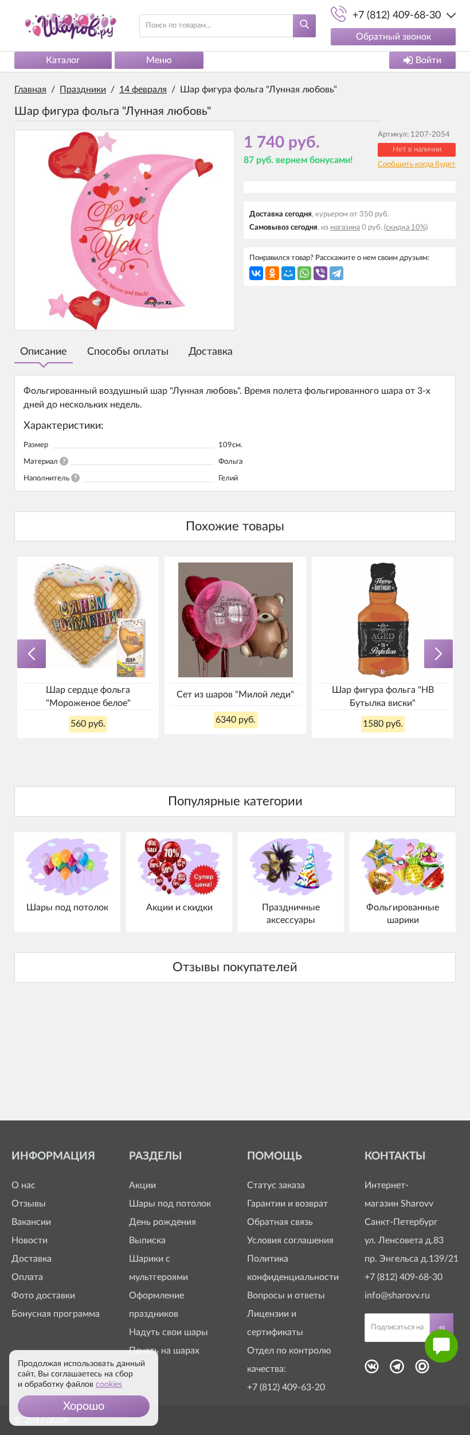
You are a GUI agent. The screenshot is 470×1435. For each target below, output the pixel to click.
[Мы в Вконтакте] (372, 1370)
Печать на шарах (164, 1350)
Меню (159, 60)
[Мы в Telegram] (397, 1370)
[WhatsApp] (304, 273)
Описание (43, 352)
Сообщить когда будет (417, 164)
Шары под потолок (170, 1203)
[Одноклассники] (272, 273)
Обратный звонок (393, 36)
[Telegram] (336, 273)
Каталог (63, 60)
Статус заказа (276, 1185)
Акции (142, 1185)
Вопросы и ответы (286, 1295)
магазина (345, 227)
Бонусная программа (55, 1313)
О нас (23, 1185)
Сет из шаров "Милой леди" (235, 694)
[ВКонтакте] (256, 273)
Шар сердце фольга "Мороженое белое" (88, 696)
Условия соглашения (290, 1240)
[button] (84, 1406)
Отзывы (28, 1203)
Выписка (147, 1240)
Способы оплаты (128, 352)
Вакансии (31, 1222)
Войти (428, 60)
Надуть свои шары (168, 1332)
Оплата (27, 1277)
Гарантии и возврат (287, 1203)
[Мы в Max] (422, 1370)
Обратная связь (280, 1222)
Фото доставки (43, 1295)
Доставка (211, 352)
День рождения (162, 1222)
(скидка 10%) (406, 227)
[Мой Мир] (288, 273)
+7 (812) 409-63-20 (286, 1387)
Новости (29, 1240)
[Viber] (320, 273)
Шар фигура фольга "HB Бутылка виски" (383, 696)
